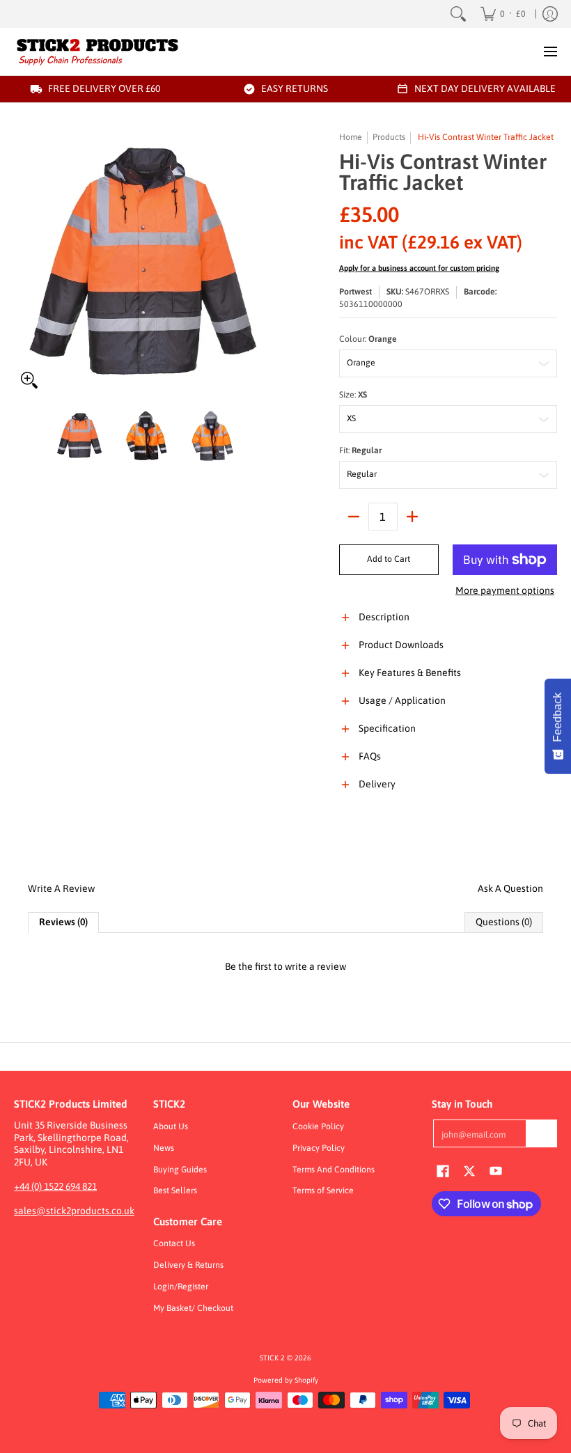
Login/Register (180, 1286)
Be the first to (285, 966)
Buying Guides (180, 1170)
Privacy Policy (318, 1148)
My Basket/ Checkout (193, 1308)
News (163, 1148)
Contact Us (174, 1243)
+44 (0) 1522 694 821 (55, 1186)
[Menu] (549, 51)
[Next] (268, 263)
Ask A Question (510, 888)
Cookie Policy (318, 1126)
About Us (170, 1126)
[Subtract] (353, 516)
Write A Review (61, 888)
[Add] (412, 516)
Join (541, 1133)
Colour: (368, 339)
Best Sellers (175, 1190)
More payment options (504, 590)
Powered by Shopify (285, 1380)
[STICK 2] (97, 51)
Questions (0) (504, 921)
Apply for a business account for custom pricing (419, 268)
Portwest (355, 292)
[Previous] (23, 263)
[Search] (458, 14)
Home (350, 137)
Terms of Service (323, 1190)
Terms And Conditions (333, 1170)
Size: (353, 395)
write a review (315, 966)
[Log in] (550, 14)
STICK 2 (272, 1357)
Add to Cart (388, 559)
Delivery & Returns (188, 1265)
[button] (448, 625)
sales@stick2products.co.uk (74, 1210)
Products (389, 137)
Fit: (360, 450)
